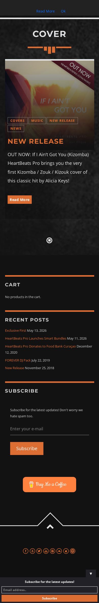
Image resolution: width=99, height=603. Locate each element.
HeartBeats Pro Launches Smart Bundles (35, 338)
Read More (20, 199)
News (15, 128)
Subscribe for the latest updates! (49, 582)
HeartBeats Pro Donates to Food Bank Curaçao (40, 346)
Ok (63, 11)
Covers (17, 120)
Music (37, 120)
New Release (62, 120)
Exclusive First (15, 330)
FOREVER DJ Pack (18, 360)
